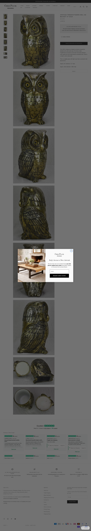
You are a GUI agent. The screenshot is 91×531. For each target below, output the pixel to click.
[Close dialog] (71, 251)
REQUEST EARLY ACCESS (59, 275)
